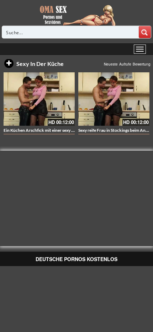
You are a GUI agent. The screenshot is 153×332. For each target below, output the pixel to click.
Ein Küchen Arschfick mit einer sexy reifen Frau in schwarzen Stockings (70, 130)
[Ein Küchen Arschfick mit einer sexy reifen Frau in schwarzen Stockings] (39, 99)
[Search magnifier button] (145, 32)
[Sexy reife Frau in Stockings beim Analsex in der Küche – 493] (113, 99)
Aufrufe (125, 64)
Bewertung (142, 64)
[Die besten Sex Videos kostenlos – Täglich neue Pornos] (76, 15)
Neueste (111, 64)
